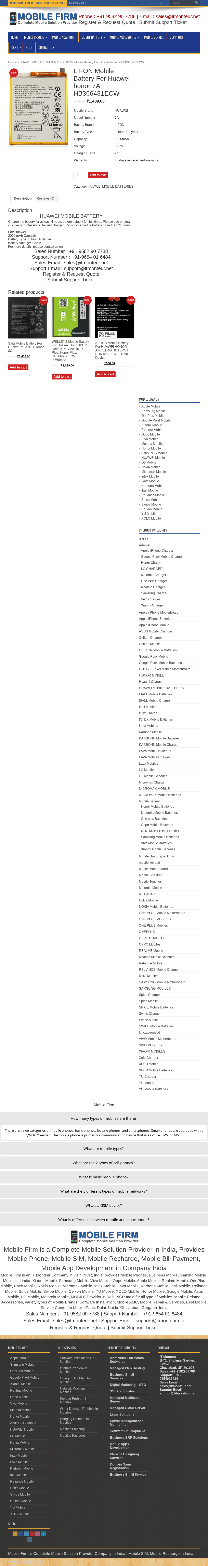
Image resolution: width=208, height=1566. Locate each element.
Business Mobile (163, 1275)
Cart (14, 47)
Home (14, 37)
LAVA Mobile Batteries (155, 751)
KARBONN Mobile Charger (159, 744)
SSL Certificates (122, 1391)
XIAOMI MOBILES (152, 1051)
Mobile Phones (134, 1275)
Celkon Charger (150, 637)
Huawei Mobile (77, 3)
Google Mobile (179, 1291)
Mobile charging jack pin (156, 856)
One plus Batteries (154, 818)
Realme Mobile (152, 429)
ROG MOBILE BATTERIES (160, 831)
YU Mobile (149, 514)
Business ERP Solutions (129, 1437)
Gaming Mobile (193, 1275)
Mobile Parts (84, 1308)
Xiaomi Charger (152, 605)
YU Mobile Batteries (153, 1089)
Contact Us (46, 47)
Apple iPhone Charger (157, 550)
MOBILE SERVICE (154, 37)
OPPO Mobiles (149, 944)
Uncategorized (149, 1032)
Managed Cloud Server (127, 1408)
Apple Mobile (150, 406)
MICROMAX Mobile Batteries (160, 795)
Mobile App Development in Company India (104, 1268)
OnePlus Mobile (153, 415)
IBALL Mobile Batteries (155, 694)
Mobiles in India (16, 1281)
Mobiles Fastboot (72, 1435)
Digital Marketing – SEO (128, 1385)
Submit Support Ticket (163, 22)
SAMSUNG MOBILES (155, 988)
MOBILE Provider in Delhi (93, 1297)
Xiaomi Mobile (151, 425)
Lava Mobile (150, 481)
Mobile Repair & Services (162, 1302)
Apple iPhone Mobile (154, 625)
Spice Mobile (150, 499)
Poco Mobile (25, 1286)
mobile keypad (149, 862)
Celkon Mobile (151, 509)
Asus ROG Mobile (154, 453)
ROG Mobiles (148, 976)
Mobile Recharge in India (171, 1553)
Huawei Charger (151, 681)
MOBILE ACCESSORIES (123, 37)
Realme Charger (153, 587)
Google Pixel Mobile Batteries (160, 663)
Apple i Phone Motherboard (159, 612)
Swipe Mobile (151, 504)
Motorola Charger (153, 575)
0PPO (143, 539)
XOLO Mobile (151, 518)
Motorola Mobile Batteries (159, 812)
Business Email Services (122, 1376)
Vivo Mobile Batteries (156, 843)
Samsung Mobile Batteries (160, 837)
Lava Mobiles (148, 763)
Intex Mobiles (148, 725)
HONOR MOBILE (151, 675)
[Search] (197, 3)
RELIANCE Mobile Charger (159, 969)
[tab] (104, 1118)
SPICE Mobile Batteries (156, 1007)
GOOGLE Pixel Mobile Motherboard (165, 669)
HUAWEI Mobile (153, 457)
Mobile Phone (28, 1258)
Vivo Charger (150, 599)
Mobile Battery (91, 37)
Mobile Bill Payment (169, 1258)
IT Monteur (40, 1562)
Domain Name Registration (121, 1466)
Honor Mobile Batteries (157, 806)
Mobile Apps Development (120, 1445)
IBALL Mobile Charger (155, 700)
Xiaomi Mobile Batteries (158, 849)
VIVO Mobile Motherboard (157, 1039)
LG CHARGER (152, 569)
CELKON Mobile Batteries (158, 650)
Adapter (144, 545)
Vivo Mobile (149, 439)
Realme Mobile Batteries (156, 957)
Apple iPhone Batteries (155, 618)
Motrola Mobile (152, 443)
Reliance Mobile (153, 495)
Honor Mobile (151, 448)
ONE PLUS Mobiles (153, 925)
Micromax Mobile (153, 471)
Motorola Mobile (150, 887)
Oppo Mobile (150, 434)
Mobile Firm (21, 1249)
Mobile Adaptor (63, 37)
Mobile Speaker (150, 875)
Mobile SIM (68, 1258)
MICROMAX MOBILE (154, 788)
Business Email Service (128, 1474)
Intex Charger (148, 713)
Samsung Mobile (153, 411)
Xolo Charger (148, 1057)
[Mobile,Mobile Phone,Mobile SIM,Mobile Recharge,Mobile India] (43, 22)
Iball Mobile (149, 490)
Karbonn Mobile (152, 485)
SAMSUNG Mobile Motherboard (162, 982)
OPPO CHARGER (152, 938)
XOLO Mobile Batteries (155, 1070)
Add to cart (97, 175)
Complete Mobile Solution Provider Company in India (79, 1553)
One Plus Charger (154, 581)
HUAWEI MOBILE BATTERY (71, 216)
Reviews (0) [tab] (45, 198)
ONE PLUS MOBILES (155, 919)
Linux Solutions (122, 1414)
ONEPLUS (147, 932)
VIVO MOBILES (150, 1045)
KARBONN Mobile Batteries (159, 738)
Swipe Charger (150, 1013)
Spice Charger (149, 994)
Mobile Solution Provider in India (129, 1249)
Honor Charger (151, 562)
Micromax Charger (152, 782)
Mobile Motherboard (153, 869)
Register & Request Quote (107, 22)
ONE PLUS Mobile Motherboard (162, 913)
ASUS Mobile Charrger (155, 631)
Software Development (127, 1431)
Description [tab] (23, 198)
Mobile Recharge (113, 1258)
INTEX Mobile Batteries (156, 719)
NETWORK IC (149, 894)
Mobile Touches (150, 881)
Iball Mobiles (148, 707)
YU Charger (147, 1076)
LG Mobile (148, 462)
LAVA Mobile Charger (154, 757)
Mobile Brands (34, 37)
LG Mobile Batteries (153, 776)
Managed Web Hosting (127, 1368)
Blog (29, 47)
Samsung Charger (154, 593)
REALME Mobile (151, 950)
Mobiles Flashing (72, 1429)
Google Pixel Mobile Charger (162, 556)
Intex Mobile (150, 476)
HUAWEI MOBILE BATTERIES (40, 62)
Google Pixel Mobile (156, 420)
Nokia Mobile (150, 467)
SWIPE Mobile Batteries (156, 1026)
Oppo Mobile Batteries (157, 825)
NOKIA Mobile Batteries (156, 906)
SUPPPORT (176, 37)
